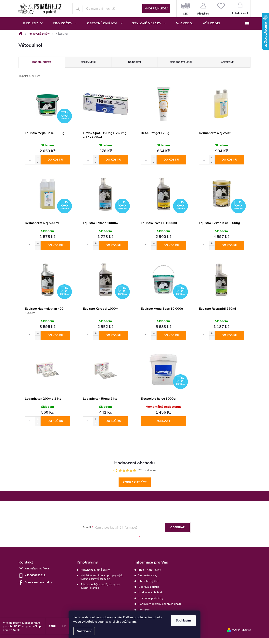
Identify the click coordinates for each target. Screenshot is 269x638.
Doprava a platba (148, 587)
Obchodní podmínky (150, 598)
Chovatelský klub (148, 581)
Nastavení (84, 631)
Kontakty (143, 609)
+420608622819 (35, 575)
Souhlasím (183, 620)
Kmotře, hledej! (156, 8)
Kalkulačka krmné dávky (95, 570)
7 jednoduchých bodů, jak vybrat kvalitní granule (100, 586)
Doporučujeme (41, 62)
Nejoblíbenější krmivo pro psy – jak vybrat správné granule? (102, 577)
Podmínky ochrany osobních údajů (159, 604)
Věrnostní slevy (147, 575)
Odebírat (177, 527)
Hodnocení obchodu (150, 592)
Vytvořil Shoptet (241, 630)
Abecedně (227, 62)
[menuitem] (33, 23)
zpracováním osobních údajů (120, 537)
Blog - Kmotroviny (149, 570)
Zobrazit (163, 421)
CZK (185, 8)
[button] (37, 157)
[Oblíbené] (221, 8)
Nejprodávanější (181, 62)
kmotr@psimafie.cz (37, 568)
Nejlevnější (88, 62)
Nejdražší (134, 62)
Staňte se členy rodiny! (39, 582)
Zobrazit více (135, 482)
